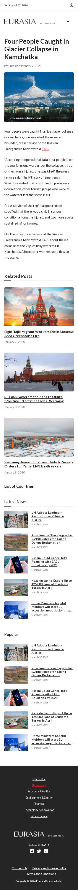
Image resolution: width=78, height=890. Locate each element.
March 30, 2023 (39, 524)
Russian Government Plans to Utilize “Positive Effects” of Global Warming (34, 399)
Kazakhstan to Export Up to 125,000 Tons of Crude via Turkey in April (51, 584)
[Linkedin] (46, 851)
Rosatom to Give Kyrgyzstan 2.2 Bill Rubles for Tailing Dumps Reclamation (52, 538)
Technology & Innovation (39, 810)
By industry (39, 785)
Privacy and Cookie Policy (49, 868)
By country (39, 779)
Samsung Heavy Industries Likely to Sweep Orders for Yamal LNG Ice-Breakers (38, 464)
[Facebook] (32, 851)
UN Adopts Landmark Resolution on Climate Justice (47, 516)
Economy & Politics (39, 791)
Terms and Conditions (41, 874)
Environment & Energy (39, 797)
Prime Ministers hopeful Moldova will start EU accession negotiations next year (51, 608)
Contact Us (19, 868)
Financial (39, 803)
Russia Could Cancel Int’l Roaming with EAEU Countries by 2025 (49, 561)
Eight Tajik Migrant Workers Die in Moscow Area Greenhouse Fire (39, 333)
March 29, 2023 (39, 547)
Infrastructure (39, 816)
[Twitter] (39, 851)
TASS (45, 149)
